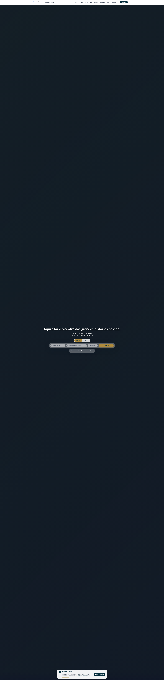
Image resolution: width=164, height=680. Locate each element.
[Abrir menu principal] (130, 2)
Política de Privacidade (83, 675)
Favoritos (114, 2)
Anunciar (87, 2)
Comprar (76, 2)
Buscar (107, 345)
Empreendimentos (94, 2)
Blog (108, 2)
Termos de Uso (65, 677)
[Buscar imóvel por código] (118, 2)
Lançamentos (102, 2)
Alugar (81, 2)
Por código (80, 350)
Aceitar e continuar (99, 674)
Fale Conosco (124, 2)
